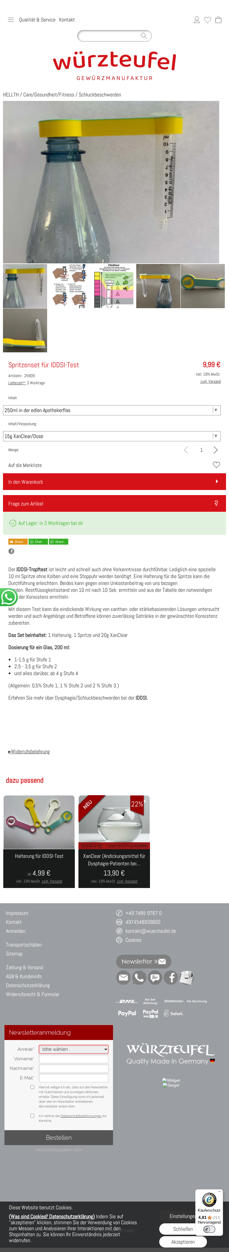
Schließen (183, 1228)
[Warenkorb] (218, 20)
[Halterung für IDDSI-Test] (39, 868)
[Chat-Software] (155, 977)
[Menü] (219, 1192)
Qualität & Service (37, 19)
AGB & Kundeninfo (24, 976)
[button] (11, 20)
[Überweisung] (174, 1001)
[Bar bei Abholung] (150, 1001)
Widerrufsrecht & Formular (32, 994)
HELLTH (11, 94)
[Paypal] (127, 1013)
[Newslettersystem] (186, 977)
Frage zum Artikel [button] (25, 503)
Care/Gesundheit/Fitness (48, 94)
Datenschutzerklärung (28, 985)
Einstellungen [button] (183, 1216)
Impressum (17, 913)
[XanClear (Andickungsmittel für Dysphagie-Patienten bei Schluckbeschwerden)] (114, 868)
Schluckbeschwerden (100, 94)
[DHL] (127, 1001)
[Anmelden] (197, 20)
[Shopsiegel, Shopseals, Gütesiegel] (171, 1080)
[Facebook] (170, 977)
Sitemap (14, 953)
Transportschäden (24, 944)
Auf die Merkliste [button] (25, 465)
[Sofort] (174, 1013)
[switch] (209, 1229)
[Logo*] (115, 52)
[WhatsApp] (139, 977)
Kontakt (67, 19)
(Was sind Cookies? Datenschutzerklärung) (52, 1216)
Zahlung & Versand (24, 967)
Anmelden (15, 930)
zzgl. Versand (52, 881)
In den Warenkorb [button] (25, 481)
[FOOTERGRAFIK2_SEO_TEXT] (171, 1036)
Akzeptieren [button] (183, 1241)
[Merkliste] (207, 20)
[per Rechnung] (197, 1001)
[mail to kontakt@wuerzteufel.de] (123, 977)
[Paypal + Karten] (150, 1013)
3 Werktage (26, 382)
